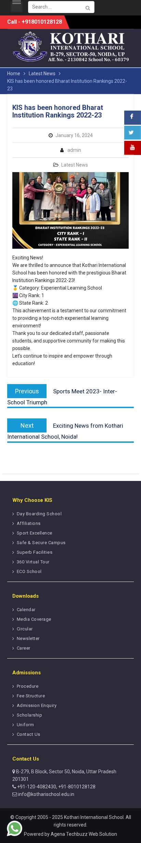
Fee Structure (31, 695)
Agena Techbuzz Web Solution (84, 834)
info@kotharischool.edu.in (45, 794)
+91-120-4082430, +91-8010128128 (55, 786)
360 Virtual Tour (33, 561)
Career (23, 648)
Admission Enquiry (37, 705)
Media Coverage (34, 619)
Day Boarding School (39, 513)
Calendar (26, 609)
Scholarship (29, 715)
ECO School (29, 571)
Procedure (28, 686)
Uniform (25, 724)
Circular (25, 628)
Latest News (74, 165)
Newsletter (28, 638)
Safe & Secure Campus (41, 542)
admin (74, 150)
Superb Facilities (35, 552)
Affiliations (29, 523)
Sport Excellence (34, 533)
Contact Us (28, 734)
